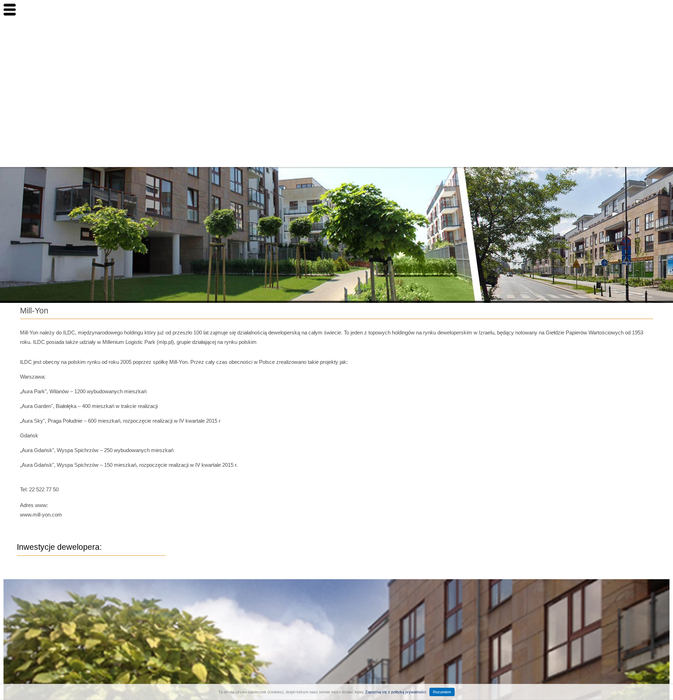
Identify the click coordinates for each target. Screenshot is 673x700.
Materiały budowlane (532, 118)
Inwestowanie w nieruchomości (545, 98)
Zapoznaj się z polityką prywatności (395, 692)
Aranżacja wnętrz (528, 157)
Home (513, 19)
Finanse (515, 137)
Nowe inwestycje (527, 59)
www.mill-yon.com (41, 515)
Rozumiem (442, 692)
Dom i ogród (521, 78)
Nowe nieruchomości (532, 39)
